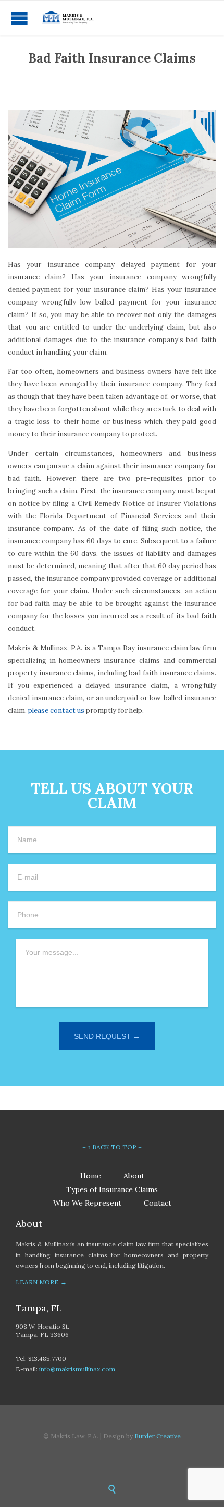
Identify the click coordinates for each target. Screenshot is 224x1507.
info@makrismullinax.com (77, 1369)
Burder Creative (157, 1436)
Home (90, 1176)
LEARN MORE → (41, 1282)
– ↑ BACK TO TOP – (112, 1147)
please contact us (56, 710)
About (133, 1176)
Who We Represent (87, 1203)
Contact (157, 1203)
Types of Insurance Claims (112, 1189)
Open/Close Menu (19, 18)
